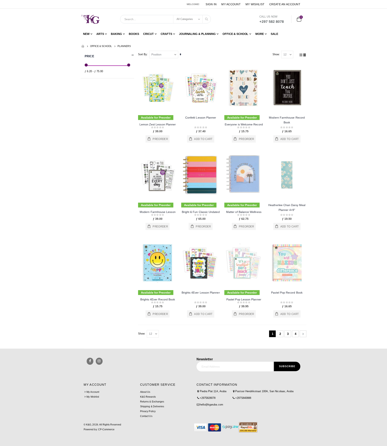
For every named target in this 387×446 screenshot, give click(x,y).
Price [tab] (89, 56)
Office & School (101, 46)
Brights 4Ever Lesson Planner (201, 292)
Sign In (211, 4)
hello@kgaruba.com (211, 404)
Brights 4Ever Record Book (157, 299)
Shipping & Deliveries (152, 406)
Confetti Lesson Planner (200, 117)
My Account (231, 4)
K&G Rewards (148, 396)
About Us (145, 392)
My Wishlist (255, 4)
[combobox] (165, 19)
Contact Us (146, 416)
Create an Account (284, 4)
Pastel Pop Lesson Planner (243, 299)
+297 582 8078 (271, 22)
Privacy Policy (148, 411)
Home (83, 46)
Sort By (142, 54)
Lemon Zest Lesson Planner (157, 124)
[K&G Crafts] (90, 19)
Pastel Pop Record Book (287, 292)
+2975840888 (243, 397)
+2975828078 (208, 397)
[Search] (206, 19)
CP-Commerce (106, 429)
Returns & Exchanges (152, 401)
